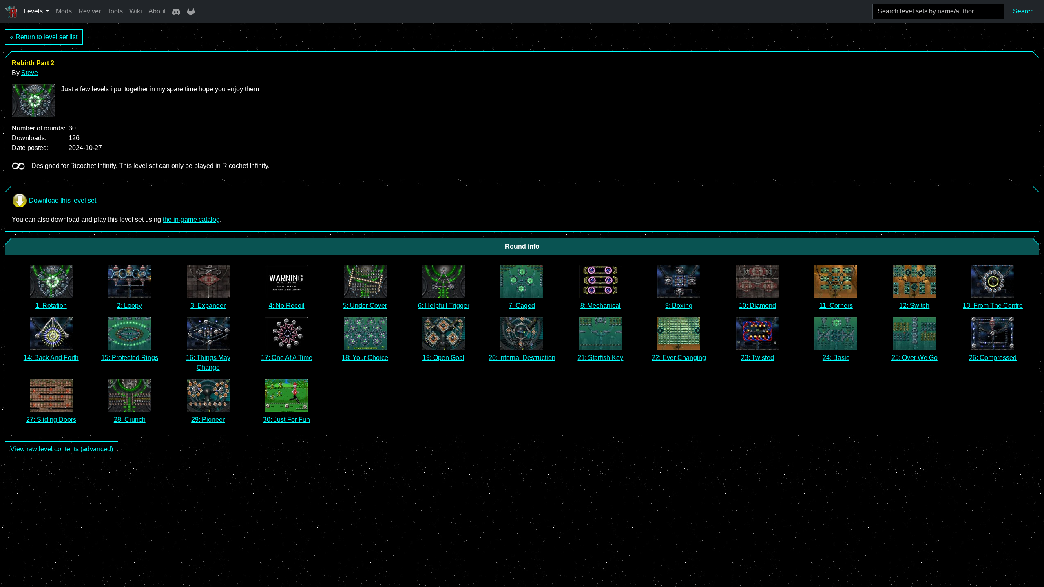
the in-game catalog (191, 219)
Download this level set (62, 200)
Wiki (135, 11)
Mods (64, 11)
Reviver (89, 11)
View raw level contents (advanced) (61, 449)
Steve (29, 72)
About (157, 11)
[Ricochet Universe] (11, 11)
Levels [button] (34, 11)
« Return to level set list (43, 36)
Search (1023, 11)
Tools (115, 11)
